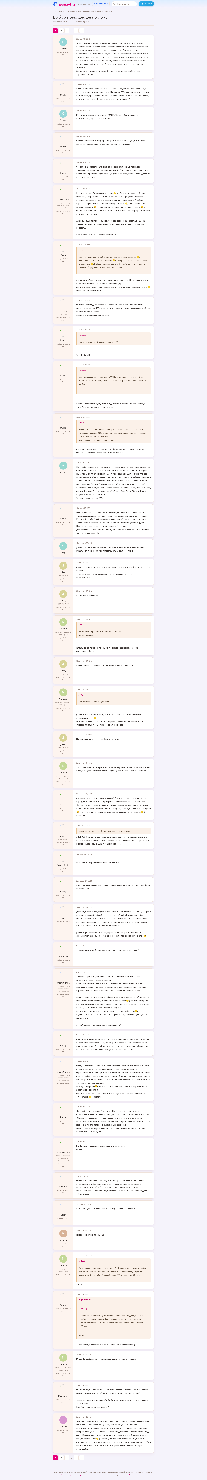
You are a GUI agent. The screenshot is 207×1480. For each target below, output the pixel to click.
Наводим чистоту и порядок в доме (81, 11)
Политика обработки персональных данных (69, 1475)
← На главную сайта (101, 4)
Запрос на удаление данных (97, 1475)
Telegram (132, 1475)
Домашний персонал (104, 11)
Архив (55, 11)
